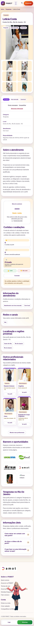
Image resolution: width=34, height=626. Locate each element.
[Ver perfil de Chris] (9, 405)
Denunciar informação (17, 108)
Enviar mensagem (13, 105)
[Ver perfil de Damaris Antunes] (9, 374)
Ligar (9, 622)
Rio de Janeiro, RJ (22, 387)
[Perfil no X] (9, 479)
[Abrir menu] (16, 3)
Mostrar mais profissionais (17, 432)
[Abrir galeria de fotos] (17, 42)
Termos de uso (5, 586)
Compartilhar (22, 105)
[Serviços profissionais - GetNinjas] (9, 467)
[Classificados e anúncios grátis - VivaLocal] (24, 457)
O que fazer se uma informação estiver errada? (15, 550)
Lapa (5, 418)
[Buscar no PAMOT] (22, 3)
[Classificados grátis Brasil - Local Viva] (9, 457)
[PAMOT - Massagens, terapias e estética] (24, 467)
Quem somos (5, 580)
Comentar (17, 275)
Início (2, 9)
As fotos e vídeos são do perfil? (13, 542)
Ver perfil (10, 394)
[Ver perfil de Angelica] (24, 374)
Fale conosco (5, 595)
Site (5, 322)
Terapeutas (8, 9)
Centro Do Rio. (8, 343)
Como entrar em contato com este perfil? (15, 534)
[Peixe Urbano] (24, 479)
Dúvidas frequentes (7, 592)
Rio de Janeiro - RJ (11, 418)
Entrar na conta (5, 603)
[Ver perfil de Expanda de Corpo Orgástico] (24, 403)
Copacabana (21, 418)
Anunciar (28, 3)
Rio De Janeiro (19, 343)
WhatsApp (25, 622)
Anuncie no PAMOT (7, 583)
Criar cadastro (5, 606)
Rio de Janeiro (8, 348)
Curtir (10, 270)
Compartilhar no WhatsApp (9, 609)
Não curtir (23, 270)
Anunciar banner (6, 589)
